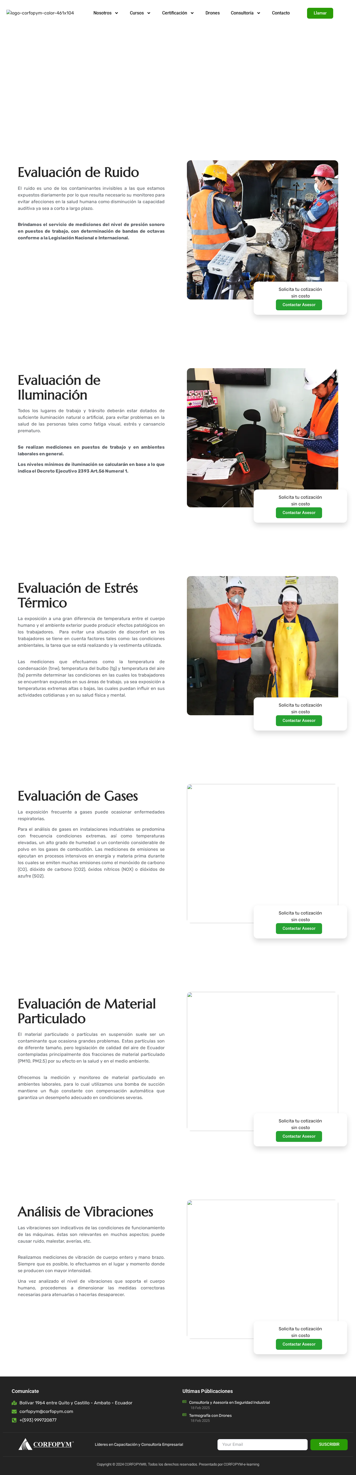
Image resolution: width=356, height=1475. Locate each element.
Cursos (137, 13)
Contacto (281, 13)
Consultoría (242, 13)
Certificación (174, 13)
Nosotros (102, 13)
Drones (213, 13)
